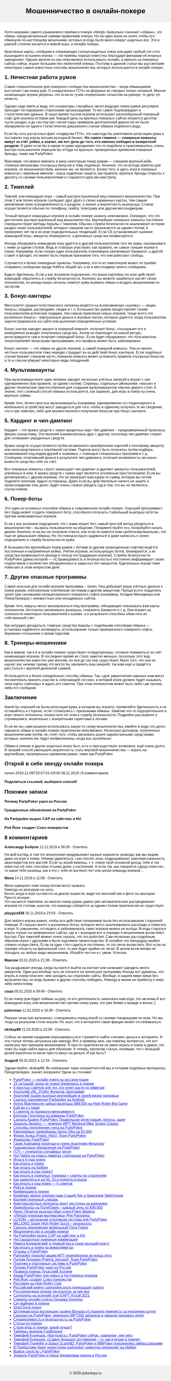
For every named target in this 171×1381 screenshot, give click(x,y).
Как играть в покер (28, 1163)
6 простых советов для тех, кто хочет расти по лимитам (58, 1088)
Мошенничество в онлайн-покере (41, 1231)
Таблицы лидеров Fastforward (37, 1331)
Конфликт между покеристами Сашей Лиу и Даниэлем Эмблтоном (68, 1195)
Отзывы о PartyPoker (30, 1251)
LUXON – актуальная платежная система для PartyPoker (60, 1219)
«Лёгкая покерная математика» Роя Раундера (51, 1215)
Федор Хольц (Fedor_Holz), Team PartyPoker (49, 1135)
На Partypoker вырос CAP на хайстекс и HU (49, 1235)
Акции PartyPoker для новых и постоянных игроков (55, 1275)
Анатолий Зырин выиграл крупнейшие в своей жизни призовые (66, 1096)
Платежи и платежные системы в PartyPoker (50, 1263)
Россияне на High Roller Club (37, 1283)
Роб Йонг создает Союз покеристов (42, 1279)
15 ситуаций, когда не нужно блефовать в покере (53, 1084)
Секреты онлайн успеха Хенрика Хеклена (48, 1299)
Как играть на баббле (30, 1167)
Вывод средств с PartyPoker (36, 1351)
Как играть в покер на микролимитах (43, 1247)
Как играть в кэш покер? (33, 1171)
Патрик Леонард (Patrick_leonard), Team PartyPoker (55, 1259)
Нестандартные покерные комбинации (45, 1239)
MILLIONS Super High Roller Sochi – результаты (52, 1223)
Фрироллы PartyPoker (31, 1139)
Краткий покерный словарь (35, 1199)
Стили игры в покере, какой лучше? (42, 1327)
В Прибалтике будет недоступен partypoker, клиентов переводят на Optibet (74, 1347)
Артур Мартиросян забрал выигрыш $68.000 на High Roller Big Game (70, 1104)
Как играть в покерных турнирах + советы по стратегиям (59, 1175)
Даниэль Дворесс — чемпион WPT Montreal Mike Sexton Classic (66, 1123)
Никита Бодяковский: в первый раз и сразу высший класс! (61, 1243)
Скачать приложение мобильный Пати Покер (50, 1227)
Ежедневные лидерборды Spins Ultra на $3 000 (52, 1131)
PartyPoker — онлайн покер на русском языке (51, 1080)
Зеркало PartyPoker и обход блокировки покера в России (60, 1355)
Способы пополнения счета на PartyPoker (48, 1127)
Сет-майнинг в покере (31, 1303)
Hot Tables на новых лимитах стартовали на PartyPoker (58, 1155)
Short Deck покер (27, 1307)
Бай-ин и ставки (26, 1108)
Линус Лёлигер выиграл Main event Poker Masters (54, 1211)
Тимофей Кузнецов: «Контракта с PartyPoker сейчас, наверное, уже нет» (73, 1335)
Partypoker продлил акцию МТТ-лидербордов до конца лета (62, 1255)
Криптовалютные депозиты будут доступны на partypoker (60, 1203)
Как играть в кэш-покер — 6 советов (43, 1183)
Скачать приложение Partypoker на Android (48, 1100)
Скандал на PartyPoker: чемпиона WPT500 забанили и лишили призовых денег (78, 1315)
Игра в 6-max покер (29, 1159)
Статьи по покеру (27, 1323)
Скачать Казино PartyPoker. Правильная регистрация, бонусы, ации (69, 1119)
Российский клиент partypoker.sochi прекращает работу (58, 1287)
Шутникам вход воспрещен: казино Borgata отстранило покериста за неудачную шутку (84, 1311)
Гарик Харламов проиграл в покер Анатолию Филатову (58, 1143)
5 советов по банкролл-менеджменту (44, 1112)
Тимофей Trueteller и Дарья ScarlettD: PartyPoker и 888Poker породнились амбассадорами (88, 1343)
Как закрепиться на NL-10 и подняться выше (50, 1179)
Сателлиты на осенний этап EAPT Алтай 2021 (51, 1295)
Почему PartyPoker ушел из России (42, 1267)
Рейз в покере (25, 1187)
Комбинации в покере (31, 1191)
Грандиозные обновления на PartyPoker (46, 1147)
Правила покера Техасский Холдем (42, 1271)
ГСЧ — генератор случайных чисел (42, 1151)
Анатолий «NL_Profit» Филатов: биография (48, 1092)
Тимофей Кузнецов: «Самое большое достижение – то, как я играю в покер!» (76, 1339)
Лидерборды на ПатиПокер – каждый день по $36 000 (58, 1207)
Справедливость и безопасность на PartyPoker (52, 1319)
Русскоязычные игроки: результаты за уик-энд (51, 1291)
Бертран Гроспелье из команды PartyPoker (48, 1115)
